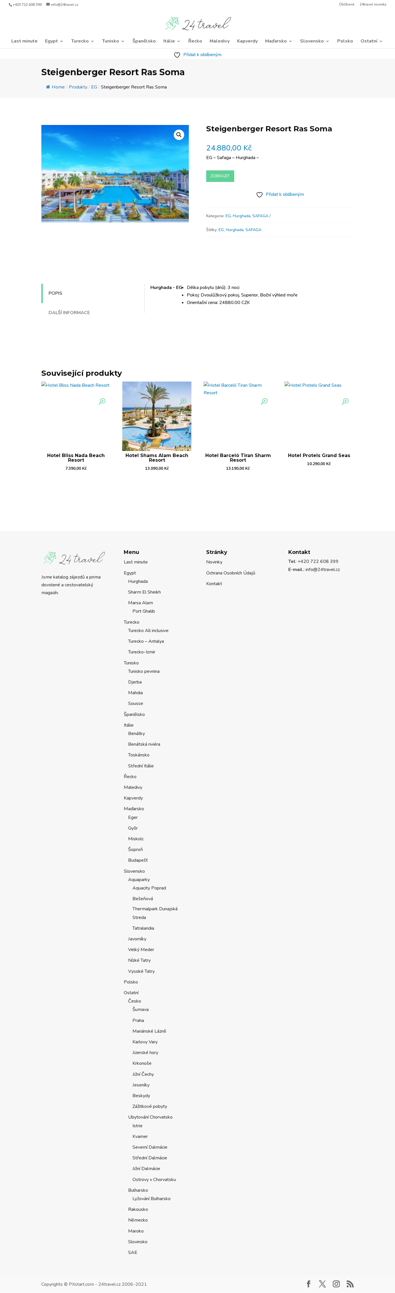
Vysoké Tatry (141, 971)
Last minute (24, 41)
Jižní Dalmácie (146, 1168)
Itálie (169, 41)
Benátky (136, 733)
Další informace (69, 313)
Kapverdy (247, 41)
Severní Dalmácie (149, 1147)
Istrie (137, 1126)
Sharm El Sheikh (144, 592)
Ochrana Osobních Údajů (230, 573)
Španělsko (144, 41)
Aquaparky (139, 879)
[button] (179, 135)
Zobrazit (220, 176)
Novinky (214, 562)
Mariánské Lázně (149, 1031)
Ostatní (369, 41)
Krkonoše (142, 1063)
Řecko (195, 41)
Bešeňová (142, 899)
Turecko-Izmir (141, 652)
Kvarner (140, 1136)
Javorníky (137, 939)
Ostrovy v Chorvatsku (154, 1179)
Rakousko (138, 1209)
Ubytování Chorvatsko (150, 1117)
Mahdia (135, 693)
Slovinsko (137, 1242)
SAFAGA (260, 216)
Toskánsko (138, 755)
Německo (138, 1220)
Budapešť (138, 860)
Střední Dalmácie (149, 1158)
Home (58, 87)
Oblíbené (347, 5)
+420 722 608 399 (27, 4)
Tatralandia (143, 928)
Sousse (135, 703)
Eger (133, 817)
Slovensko (312, 41)
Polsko (345, 41)
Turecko (80, 41)
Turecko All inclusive (148, 630)
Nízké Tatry (139, 960)
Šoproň (135, 849)
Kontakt (214, 584)
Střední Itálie (141, 766)
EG (228, 216)
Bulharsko (138, 1190)
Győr (133, 828)
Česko (134, 1001)
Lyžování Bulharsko (151, 1199)
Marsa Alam (140, 603)
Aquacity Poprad (149, 888)
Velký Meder (141, 949)
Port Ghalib (143, 611)
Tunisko (110, 41)
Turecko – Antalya (146, 641)
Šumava (140, 1009)
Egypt (51, 41)
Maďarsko (276, 41)
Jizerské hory (145, 1052)
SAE (132, 1252)
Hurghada (241, 216)
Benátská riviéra (144, 744)
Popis (55, 293)
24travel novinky (373, 5)
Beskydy (141, 1096)
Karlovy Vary (145, 1042)
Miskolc (136, 839)
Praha (138, 1020)
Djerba (135, 682)
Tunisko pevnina (144, 671)
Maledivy (220, 41)
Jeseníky (140, 1085)
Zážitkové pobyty (149, 1106)
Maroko (136, 1231)
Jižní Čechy (143, 1074)
